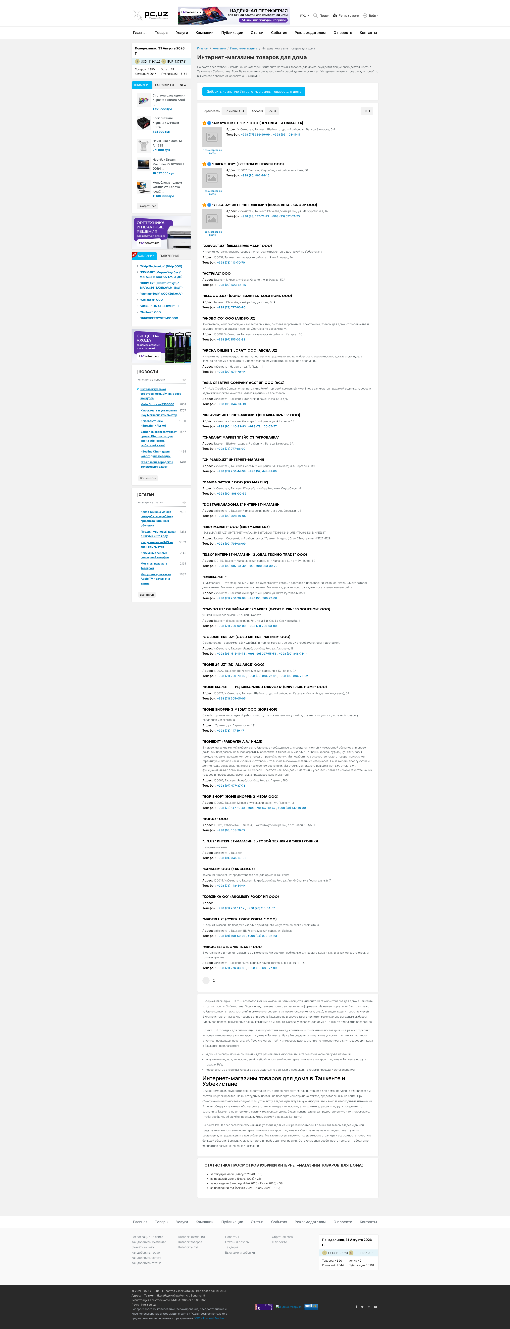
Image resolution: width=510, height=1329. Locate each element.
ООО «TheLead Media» (209, 1318)
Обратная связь (283, 1237)
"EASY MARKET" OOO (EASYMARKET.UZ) (236, 527)
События (279, 32)
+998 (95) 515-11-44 (231, 653)
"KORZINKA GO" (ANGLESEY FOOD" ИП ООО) (240, 897)
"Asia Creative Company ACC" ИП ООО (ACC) (243, 383)
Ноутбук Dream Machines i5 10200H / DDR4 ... (168, 164)
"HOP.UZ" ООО (215, 819)
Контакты (368, 32)
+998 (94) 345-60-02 (231, 858)
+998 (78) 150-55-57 (262, 426)
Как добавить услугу (146, 1258)
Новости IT (233, 1237)
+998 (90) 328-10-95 (231, 515)
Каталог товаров (190, 1242)
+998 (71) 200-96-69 (231, 598)
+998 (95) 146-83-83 (232, 426)
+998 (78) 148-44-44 (231, 885)
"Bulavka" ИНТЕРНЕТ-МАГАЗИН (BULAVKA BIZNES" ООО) (251, 415)
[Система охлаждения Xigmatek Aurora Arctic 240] (144, 100)
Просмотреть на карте (212, 151)
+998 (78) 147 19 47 (230, 730)
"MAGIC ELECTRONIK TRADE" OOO (232, 947)
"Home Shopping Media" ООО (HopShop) (239, 709)
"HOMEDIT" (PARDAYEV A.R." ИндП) (232, 742)
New (183, 85)
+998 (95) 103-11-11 (286, 134)
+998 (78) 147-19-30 (292, 808)
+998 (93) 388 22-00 (262, 598)
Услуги (182, 32)
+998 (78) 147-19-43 (231, 808)
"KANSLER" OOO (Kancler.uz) (228, 869)
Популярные (165, 85)
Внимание (142, 85)
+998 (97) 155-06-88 (231, 339)
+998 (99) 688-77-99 (262, 968)
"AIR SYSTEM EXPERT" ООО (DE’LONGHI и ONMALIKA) (257, 123)
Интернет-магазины (244, 48)
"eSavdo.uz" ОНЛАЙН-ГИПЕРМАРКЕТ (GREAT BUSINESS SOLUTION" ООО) (266, 609)
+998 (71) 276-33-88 (231, 968)
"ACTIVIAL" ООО (216, 273)
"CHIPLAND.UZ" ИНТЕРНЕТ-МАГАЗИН (233, 460)
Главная (140, 32)
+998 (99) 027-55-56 (262, 653)
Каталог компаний (191, 1237)
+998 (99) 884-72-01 (262, 676)
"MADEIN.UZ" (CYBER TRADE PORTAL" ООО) (239, 919)
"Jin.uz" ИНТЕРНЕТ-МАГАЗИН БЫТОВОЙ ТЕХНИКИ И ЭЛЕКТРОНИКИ (260, 841)
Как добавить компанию (148, 1242)
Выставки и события (240, 1252)
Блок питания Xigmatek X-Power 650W (166, 122)
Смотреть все (147, 206)
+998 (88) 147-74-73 (255, 216)
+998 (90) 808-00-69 (231, 493)
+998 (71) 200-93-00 (262, 626)
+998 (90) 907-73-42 (232, 566)
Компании (205, 32)
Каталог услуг (188, 1247)
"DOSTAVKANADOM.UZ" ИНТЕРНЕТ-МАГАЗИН (241, 505)
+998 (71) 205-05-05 (231, 698)
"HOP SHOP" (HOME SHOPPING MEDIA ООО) (240, 797)
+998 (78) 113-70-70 (231, 262)
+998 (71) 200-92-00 (231, 626)
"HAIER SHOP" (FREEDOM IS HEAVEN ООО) (248, 164)
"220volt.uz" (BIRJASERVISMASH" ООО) (237, 246)
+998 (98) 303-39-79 (262, 566)
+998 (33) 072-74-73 (285, 216)
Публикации (232, 32)
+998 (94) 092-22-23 (262, 935)
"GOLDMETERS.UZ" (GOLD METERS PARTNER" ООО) (246, 637)
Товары (161, 32)
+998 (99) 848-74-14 (293, 653)
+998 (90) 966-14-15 (255, 175)
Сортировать (211, 111)
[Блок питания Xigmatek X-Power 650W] (144, 123)
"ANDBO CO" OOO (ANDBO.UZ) (228, 318)
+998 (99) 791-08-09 (231, 543)
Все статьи (147, 594)
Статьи (257, 32)
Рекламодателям (310, 32)
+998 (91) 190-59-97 (231, 935)
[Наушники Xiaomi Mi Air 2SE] (144, 146)
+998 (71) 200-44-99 (231, 471)
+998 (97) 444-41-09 (262, 471)
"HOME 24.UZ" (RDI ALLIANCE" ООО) (233, 665)
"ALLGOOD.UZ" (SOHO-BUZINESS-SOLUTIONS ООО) (247, 296)
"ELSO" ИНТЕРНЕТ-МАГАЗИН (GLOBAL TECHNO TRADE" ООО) (254, 555)
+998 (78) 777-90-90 (231, 307)
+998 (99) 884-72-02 (293, 676)
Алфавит (257, 111)
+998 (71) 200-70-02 (231, 676)
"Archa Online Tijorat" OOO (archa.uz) (239, 350)
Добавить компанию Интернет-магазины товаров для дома (254, 91)
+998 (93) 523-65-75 (231, 284)
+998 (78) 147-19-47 (261, 808)
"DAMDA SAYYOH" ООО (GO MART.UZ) (235, 482)
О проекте (342, 32)
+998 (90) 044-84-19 (231, 404)
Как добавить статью (146, 1263)
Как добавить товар (145, 1252)
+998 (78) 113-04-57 (261, 908)
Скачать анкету (142, 1247)
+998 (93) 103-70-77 (231, 830)
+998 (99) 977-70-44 (231, 371)
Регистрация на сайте (147, 1237)
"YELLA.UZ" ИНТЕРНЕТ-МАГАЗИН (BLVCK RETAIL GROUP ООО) (264, 205)
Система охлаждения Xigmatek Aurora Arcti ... (169, 99)
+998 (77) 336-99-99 (255, 134)
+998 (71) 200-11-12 (231, 908)
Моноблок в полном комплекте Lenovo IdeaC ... (167, 187)
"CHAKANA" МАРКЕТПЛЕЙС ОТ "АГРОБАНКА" (240, 437)
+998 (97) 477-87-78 (231, 785)
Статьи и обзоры (237, 1242)
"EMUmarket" (214, 577)
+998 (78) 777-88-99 (231, 448)
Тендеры (231, 1247)
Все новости (148, 478)
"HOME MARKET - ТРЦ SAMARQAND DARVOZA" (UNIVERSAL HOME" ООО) (264, 687)
